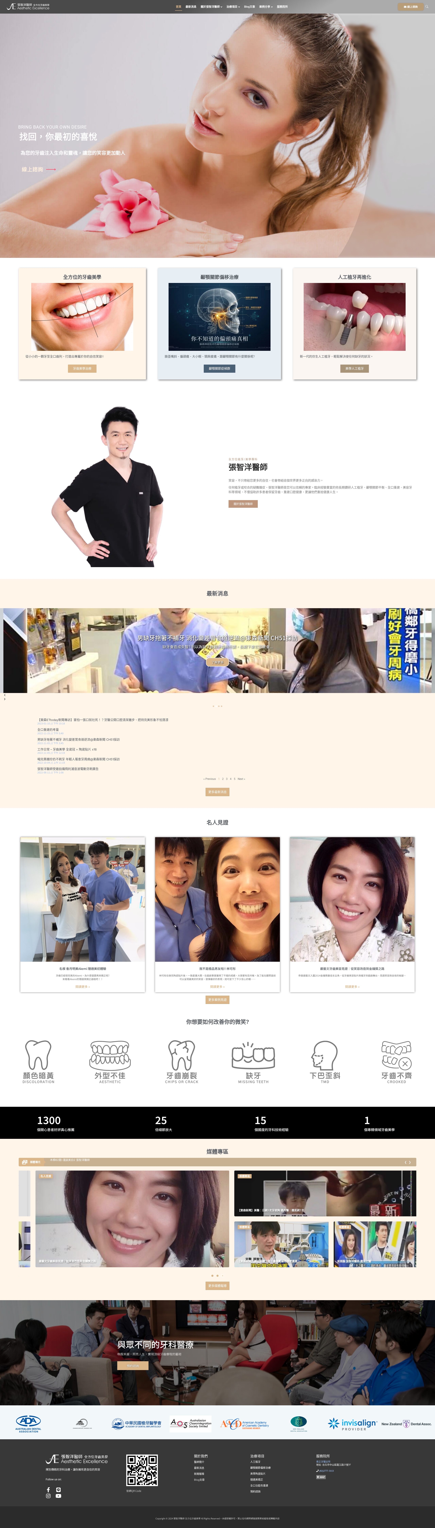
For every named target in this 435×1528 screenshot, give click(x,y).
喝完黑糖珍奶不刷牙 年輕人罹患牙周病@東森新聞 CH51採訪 (78, 759)
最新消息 (191, 6)
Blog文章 (249, 6)
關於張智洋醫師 (210, 6)
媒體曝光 (35, 1162)
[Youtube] (58, 1495)
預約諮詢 (255, 1491)
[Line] (58, 1489)
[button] (213, 706)
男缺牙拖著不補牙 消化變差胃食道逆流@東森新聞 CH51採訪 (78, 739)
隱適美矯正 (256, 1479)
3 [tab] (222, 1276)
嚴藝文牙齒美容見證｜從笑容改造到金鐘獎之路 (352, 968)
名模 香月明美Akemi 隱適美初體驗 (82, 968)
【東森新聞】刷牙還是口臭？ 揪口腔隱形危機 (251, 1261)
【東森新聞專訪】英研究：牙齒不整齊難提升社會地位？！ (358, 1261)
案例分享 (264, 6)
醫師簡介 (199, 1462)
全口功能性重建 (259, 1485)
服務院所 (282, 6)
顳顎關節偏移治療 (260, 1467)
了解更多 (217, 662)
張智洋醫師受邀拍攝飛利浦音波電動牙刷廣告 (68, 769)
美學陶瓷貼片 (258, 1473)
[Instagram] (48, 1495)
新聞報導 (199, 1473)
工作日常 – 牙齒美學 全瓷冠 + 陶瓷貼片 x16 (67, 749)
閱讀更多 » (82, 986)
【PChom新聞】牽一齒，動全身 (242, 1210)
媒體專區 (31, 1176)
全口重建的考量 (48, 730)
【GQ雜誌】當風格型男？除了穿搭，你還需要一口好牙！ (59, 1261)
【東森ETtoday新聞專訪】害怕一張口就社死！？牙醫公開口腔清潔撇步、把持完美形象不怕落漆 (102, 720)
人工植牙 (255, 1461)
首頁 (178, 6)
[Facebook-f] (48, 1489)
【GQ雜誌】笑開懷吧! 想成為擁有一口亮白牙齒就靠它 (83, 1160)
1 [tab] (212, 1276)
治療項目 (232, 6)
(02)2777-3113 (326, 1471)
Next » (241, 779)
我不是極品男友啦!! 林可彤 (217, 968)
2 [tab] (217, 1276)
